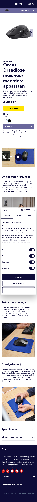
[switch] (32, 256)
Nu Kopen (13, 108)
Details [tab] (18, 216)
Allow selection (18, 283)
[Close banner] (34, 210)
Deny (18, 290)
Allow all (18, 277)
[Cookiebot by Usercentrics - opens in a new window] (22, 210)
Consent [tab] (7, 216)
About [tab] (30, 216)
